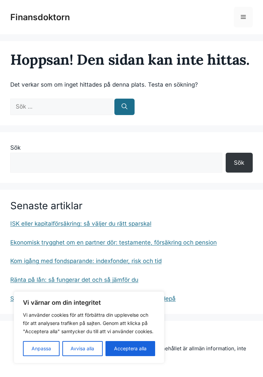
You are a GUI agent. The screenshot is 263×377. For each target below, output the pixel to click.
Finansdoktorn (40, 17)
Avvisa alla (82, 348)
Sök (15, 147)
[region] (89, 327)
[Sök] (124, 107)
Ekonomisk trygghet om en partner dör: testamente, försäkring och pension (113, 242)
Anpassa (41, 348)
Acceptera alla (130, 348)
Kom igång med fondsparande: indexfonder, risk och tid (86, 260)
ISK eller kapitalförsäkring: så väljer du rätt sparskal (80, 223)
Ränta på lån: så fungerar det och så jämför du (74, 279)
